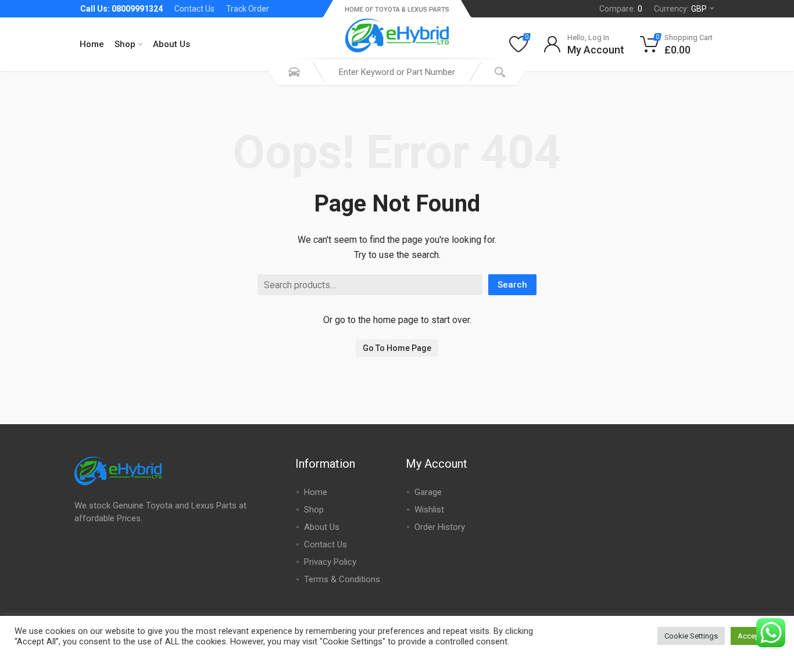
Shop (125, 44)
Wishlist (429, 509)
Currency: (680, 8)
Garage (428, 492)
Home (92, 44)
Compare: (620, 8)
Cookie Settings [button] (691, 636)
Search (512, 284)
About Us (171, 44)
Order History (439, 527)
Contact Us (194, 8)
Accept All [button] (755, 636)
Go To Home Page (397, 348)
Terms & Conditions (342, 579)
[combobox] (397, 72)
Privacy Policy (330, 562)
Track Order (247, 8)
